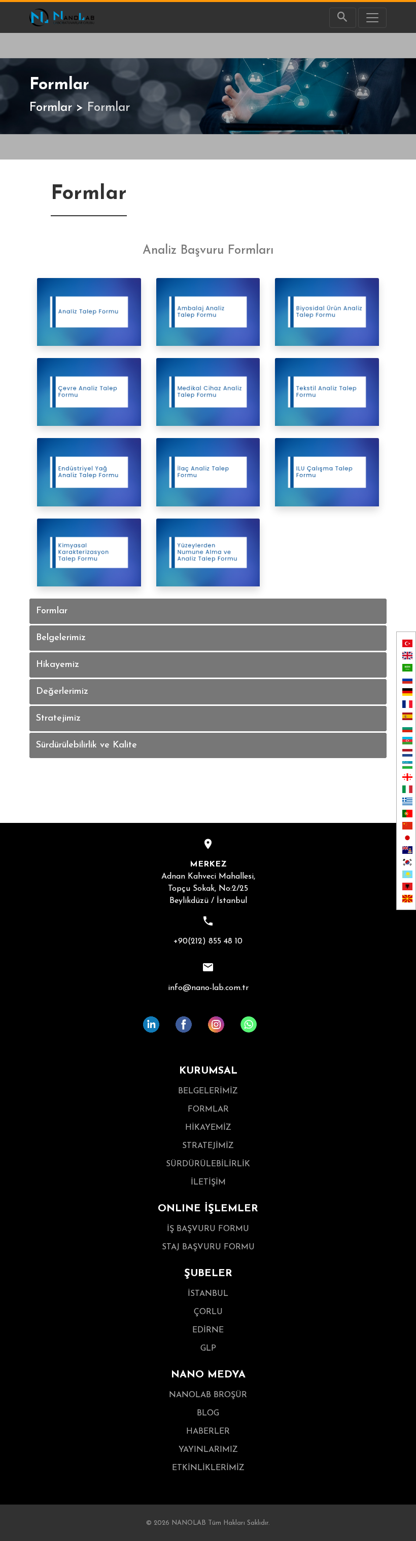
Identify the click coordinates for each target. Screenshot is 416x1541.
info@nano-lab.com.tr (208, 988)
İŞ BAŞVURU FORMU (208, 1229)
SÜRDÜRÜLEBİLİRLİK (208, 1164)
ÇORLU (208, 1312)
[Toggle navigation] (372, 18)
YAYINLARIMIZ (208, 1450)
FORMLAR (208, 1109)
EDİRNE (208, 1330)
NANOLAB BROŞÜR (208, 1395)
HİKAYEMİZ (208, 1128)
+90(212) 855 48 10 (208, 941)
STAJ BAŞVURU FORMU (208, 1247)
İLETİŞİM (208, 1182)
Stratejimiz (58, 718)
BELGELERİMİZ (208, 1091)
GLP (208, 1349)
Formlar (50, 108)
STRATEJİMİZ (208, 1146)
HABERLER (208, 1432)
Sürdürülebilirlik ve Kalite (86, 745)
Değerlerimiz (62, 691)
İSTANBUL (208, 1294)
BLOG (208, 1413)
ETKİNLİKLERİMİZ (208, 1468)
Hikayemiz (57, 664)
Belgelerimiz (61, 638)
